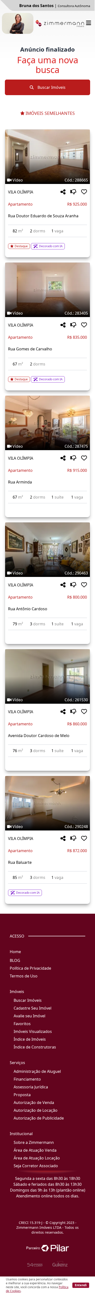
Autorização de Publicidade (39, 1118)
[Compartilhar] (63, 192)
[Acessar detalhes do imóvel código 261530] (47, 760)
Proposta (22, 1094)
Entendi (81, 1285)
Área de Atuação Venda (35, 1150)
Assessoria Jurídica (31, 1087)
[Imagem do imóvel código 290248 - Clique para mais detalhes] (47, 803)
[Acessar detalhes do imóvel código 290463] (47, 633)
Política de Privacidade (30, 968)
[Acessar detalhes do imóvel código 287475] (47, 506)
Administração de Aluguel (37, 1071)
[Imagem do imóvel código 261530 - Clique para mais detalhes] (47, 676)
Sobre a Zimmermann (34, 1142)
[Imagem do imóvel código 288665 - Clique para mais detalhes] (47, 156)
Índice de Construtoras (35, 1047)
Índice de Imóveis (30, 1039)
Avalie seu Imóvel (29, 1016)
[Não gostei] (73, 192)
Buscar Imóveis (51, 87)
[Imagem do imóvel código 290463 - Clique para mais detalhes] (47, 549)
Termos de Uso (24, 976)
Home (15, 951)
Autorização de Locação (35, 1110)
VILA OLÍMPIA (20, 192)
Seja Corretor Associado (36, 1165)
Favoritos (22, 1023)
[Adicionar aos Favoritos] (84, 192)
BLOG (15, 960)
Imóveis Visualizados (33, 1031)
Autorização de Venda (34, 1102)
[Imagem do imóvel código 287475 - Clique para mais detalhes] (47, 423)
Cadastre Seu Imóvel (32, 1008)
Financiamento (27, 1079)
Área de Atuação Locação (37, 1158)
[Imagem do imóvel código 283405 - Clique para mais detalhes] (47, 290)
